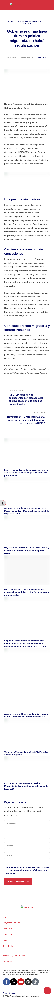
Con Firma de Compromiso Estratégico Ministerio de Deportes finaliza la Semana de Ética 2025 (26, 786)
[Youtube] (20, 981)
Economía (7, 929)
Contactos (7, 961)
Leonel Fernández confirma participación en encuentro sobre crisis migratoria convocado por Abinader (26, 473)
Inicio (5, 917)
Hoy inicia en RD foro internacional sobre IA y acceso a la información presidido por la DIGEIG (26, 551)
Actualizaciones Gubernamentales (26, 21)
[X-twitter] (13, 981)
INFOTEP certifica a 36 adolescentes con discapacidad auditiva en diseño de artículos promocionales (26, 592)
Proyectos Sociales (11, 923)
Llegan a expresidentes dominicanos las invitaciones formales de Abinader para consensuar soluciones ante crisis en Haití (25, 643)
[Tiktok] (35, 981)
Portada (27, 23)
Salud (5, 940)
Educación (7, 934)
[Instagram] (28, 981)
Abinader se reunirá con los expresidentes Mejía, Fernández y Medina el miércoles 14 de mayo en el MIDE (26, 511)
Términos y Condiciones (14, 956)
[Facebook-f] (6, 981)
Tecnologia (8, 946)
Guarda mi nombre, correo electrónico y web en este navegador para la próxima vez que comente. (27, 870)
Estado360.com (10, 993)
